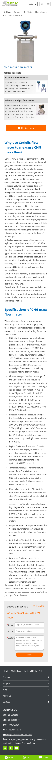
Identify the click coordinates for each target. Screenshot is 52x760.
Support (17, 12)
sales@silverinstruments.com (18, 734)
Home (8, 12)
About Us (7, 695)
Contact (6, 701)
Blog (5, 689)
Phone (10, 631)
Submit (29, 655)
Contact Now (27, 128)
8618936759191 (12, 725)
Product (6, 677)
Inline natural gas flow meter (19, 100)
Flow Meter (40, 12)
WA (28, 757)
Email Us (40, 606)
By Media (28, 12)
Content (9, 638)
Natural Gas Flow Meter (17, 77)
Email (10, 625)
